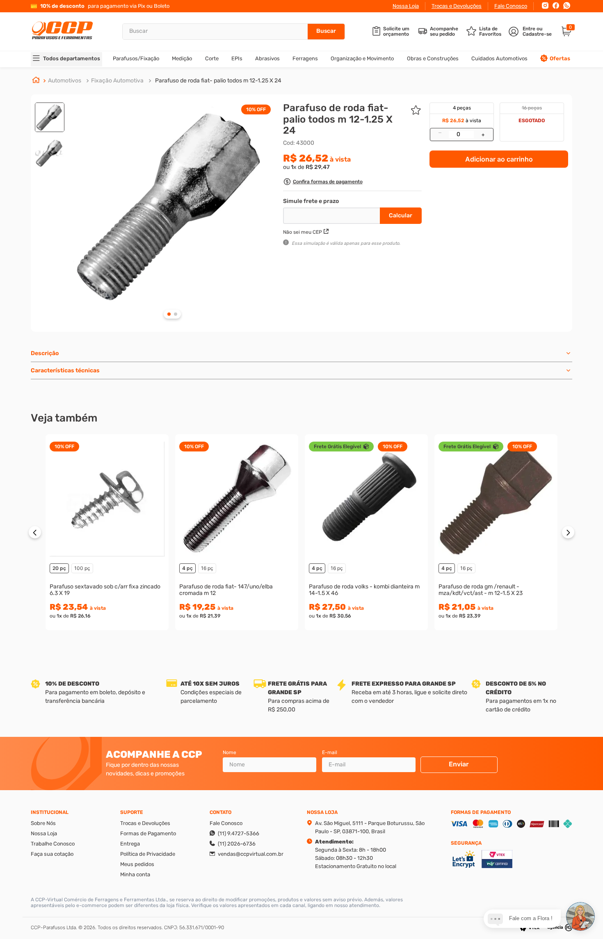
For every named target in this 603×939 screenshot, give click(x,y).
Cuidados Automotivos (499, 58)
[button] (323, 183)
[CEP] (332, 214)
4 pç (187, 568)
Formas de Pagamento (148, 833)
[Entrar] (531, 31)
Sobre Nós (43, 823)
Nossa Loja (406, 6)
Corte (212, 58)
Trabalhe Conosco (53, 844)
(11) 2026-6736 (237, 844)
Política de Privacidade (147, 854)
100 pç (82, 568)
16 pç (207, 568)
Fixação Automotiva (117, 80)
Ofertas (560, 58)
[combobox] (233, 31)
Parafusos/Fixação (136, 58)
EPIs (236, 58)
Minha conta (135, 874)
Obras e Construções (433, 58)
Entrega (130, 844)
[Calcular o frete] (401, 215)
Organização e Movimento (362, 58)
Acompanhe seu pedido (444, 31)
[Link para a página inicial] (36, 80)
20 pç (59, 568)
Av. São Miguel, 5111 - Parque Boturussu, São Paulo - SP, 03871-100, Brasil (370, 827)
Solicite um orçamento (396, 31)
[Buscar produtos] (326, 31)
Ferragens (305, 58)
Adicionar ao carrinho (499, 159)
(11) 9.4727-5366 (238, 833)
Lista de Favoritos (490, 31)
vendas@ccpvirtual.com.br (250, 854)
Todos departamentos (71, 58)
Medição (182, 58)
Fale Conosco (510, 6)
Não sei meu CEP (302, 232)
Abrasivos (267, 58)
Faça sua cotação (52, 854)
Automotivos (64, 80)
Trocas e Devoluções (457, 6)
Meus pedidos (137, 864)
